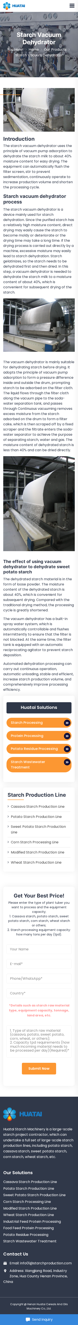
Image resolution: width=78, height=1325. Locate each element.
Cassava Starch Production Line (38, 806)
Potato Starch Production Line (36, 816)
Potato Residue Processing (34, 748)
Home (34, 49)
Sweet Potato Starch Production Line (34, 1194)
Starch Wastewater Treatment (28, 764)
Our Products (55, 49)
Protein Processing (27, 735)
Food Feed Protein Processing (28, 1228)
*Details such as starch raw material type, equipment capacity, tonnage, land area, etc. (39, 1010)
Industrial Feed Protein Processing (32, 1221)
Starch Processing (27, 722)
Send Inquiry (42, 1319)
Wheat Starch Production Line (36, 862)
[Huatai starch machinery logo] (14, 5)
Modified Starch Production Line (37, 852)
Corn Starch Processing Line (34, 842)
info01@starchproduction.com (46, 1263)
